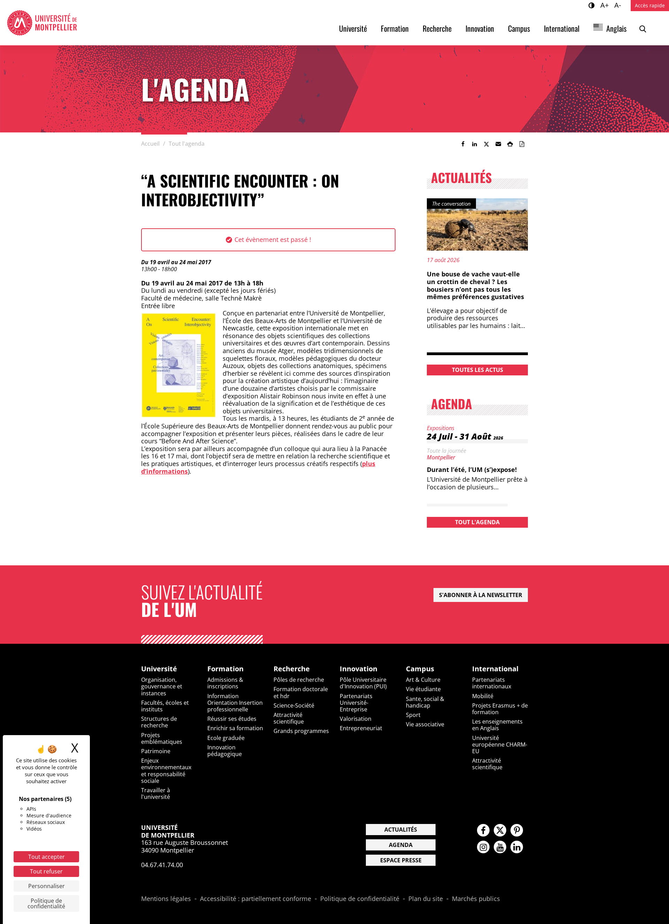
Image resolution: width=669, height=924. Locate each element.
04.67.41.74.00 (162, 865)
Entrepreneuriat (361, 728)
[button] (498, 144)
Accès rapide (650, 5)
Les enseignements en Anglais (497, 725)
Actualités (400, 829)
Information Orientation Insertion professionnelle (235, 702)
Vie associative (425, 724)
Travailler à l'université (155, 793)
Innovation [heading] (358, 669)
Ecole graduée (226, 738)
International (561, 28)
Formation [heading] (225, 669)
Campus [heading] (420, 669)
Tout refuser (46, 871)
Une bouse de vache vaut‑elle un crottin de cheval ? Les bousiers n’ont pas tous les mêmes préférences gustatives (475, 285)
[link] (463, 144)
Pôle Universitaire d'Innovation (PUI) (363, 683)
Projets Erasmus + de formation (500, 709)
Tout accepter (46, 857)
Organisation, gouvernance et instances (161, 686)
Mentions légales (166, 899)
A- (618, 5)
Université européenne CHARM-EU (499, 744)
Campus (519, 28)
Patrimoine (155, 751)
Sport (413, 715)
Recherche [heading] (292, 669)
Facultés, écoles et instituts (165, 706)
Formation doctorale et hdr (301, 692)
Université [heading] (159, 669)
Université (353, 28)
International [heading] (495, 669)
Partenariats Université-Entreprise (356, 702)
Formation (395, 28)
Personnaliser (46, 886)
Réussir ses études (231, 719)
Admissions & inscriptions (225, 683)
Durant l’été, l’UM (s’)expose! (472, 469)
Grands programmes (301, 731)
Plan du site (425, 899)
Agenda (401, 845)
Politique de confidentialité (359, 899)
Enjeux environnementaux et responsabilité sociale (166, 771)
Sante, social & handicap (425, 702)
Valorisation (355, 719)
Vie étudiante (423, 689)
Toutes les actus (477, 370)
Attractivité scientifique (289, 718)
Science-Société (294, 705)
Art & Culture (423, 680)
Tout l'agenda (477, 522)
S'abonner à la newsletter (480, 595)
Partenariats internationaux (491, 683)
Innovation (480, 28)
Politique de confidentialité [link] (46, 903)
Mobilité (482, 696)
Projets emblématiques (161, 738)
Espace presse (401, 860)
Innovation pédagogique (224, 750)
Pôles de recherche (299, 680)
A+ (605, 5)
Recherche (437, 28)
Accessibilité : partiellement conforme (255, 899)
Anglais (616, 28)
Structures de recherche (159, 722)
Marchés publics (476, 899)
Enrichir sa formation (235, 728)
